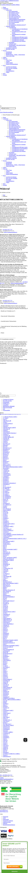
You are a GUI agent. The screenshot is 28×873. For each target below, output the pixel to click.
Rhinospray (6, 659)
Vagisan (5, 734)
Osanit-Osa (6, 626)
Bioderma (6, 454)
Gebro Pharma (7, 529)
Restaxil (5, 657)
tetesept (5, 722)
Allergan (5, 426)
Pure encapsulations (8, 649)
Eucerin (5, 512)
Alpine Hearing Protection (9, 433)
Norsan (5, 606)
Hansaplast (6, 542)
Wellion (5, 749)
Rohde (5, 664)
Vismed (5, 743)
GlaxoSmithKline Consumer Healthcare (13, 534)
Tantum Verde (7, 713)
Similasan (6, 691)
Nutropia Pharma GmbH (9, 611)
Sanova (5, 678)
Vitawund (6, 745)
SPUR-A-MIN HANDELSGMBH (12, 699)
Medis (5, 588)
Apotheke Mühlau (8, 437)
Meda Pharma (6, 586)
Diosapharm (6, 484)
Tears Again (6, 717)
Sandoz (5, 671)
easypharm (6, 503)
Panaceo (5, 629)
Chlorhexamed (7, 475)
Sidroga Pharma (7, 687)
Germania (6, 531)
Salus (4, 669)
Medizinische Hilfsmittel (8, 406)
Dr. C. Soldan (6, 489)
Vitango (5, 744)
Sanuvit (5, 682)
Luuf (4, 579)
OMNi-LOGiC (7, 621)
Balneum (5, 445)
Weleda (5, 748)
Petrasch (5, 636)
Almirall (5, 430)
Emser (5, 507)
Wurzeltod (6, 752)
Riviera (5, 663)
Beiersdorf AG (7, 447)
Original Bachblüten (8, 623)
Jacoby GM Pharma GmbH (10, 557)
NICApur (5, 602)
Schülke (5, 683)
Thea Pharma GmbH (8, 725)
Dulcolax (5, 500)
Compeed (5, 476)
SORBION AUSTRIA (9, 698)
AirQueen (6, 424)
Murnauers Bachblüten (9, 596)
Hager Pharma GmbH (8, 541)
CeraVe (5, 472)
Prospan (5, 648)
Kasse (11, 112)
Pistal (4, 644)
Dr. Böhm (6, 488)
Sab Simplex (6, 667)
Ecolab (5, 506)
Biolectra (5, 457)
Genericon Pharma (8, 530)
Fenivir (5, 519)
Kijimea (5, 561)
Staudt (5, 702)
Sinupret (5, 695)
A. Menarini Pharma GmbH (10, 416)
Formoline (6, 521)
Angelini (6, 434)
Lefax (5, 572)
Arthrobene (6, 439)
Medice (5, 587)
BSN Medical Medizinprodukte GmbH (12, 466)
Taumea (5, 715)
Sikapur (5, 690)
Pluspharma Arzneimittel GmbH (11, 645)
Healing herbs (6, 544)
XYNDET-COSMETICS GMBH (11, 753)
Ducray (5, 499)
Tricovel (5, 730)
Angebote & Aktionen (8, 399)
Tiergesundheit (6, 410)
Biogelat (5, 456)
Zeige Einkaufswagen (5, 112)
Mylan (5, 598)
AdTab (5, 422)
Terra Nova (6, 721)
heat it (5, 545)
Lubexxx (5, 577)
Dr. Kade (5, 491)
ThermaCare (6, 726)
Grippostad (6, 537)
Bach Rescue (6, 443)
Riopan (5, 661)
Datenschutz (15, 871)
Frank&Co (6, 522)
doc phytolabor (7, 487)
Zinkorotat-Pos (7, 756)
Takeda (5, 711)
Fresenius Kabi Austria (9, 523)
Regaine (5, 655)
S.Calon (5, 665)
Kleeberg (5, 563)
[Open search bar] (0, 106)
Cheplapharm (6, 473)
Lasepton (5, 571)
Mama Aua (6, 584)
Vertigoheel (6, 737)
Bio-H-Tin (6, 453)
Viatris (5, 738)
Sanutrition (6, 680)
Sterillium (5, 703)
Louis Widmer (7, 576)
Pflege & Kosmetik (7, 407)
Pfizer (5, 638)
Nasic (5, 599)
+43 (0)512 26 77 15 (5, 0)
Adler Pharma (7, 420)
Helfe (4, 548)
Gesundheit (5, 404)
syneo (5, 709)
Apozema (6, 438)
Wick (5, 751)
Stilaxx (5, 705)
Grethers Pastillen (7, 535)
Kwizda (5, 565)
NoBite (5, 604)
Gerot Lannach (7, 533)
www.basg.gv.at (4, 810)
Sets (4, 409)
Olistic (5, 617)
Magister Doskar (7, 581)
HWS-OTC (6, 552)
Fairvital (5, 517)
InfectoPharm (6, 553)
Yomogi (5, 755)
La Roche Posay (8, 568)
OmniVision (6, 622)
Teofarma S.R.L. (7, 720)
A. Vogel (5, 418)
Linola (5, 575)
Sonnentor (6, 697)
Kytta (4, 567)
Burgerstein (6, 468)
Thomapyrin (6, 728)
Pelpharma (6, 633)
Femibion (5, 518)
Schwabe (6, 684)
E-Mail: (6, 778)
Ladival (5, 569)
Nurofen (5, 609)
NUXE (5, 613)
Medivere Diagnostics (9, 590)
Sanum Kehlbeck (7, 679)
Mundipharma (7, 595)
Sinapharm (6, 692)
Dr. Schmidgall (7, 496)
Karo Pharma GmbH (8, 560)
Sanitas (5, 672)
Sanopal (5, 675)
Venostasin (6, 736)
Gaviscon (5, 527)
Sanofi (5, 674)
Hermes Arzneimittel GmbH (10, 549)
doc (4, 485)
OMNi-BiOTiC (7, 619)
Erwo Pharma (7, 508)
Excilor (5, 514)
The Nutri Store (7, 724)
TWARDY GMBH (8, 732)
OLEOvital (6, 615)
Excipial (5, 515)
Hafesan (5, 540)
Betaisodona (6, 452)
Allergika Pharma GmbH (9, 427)
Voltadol (5, 747)
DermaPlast (6, 477)
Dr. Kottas (6, 492)
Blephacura (6, 461)
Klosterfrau (6, 564)
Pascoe (5, 632)
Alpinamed (6, 431)
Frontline (6, 525)
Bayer (5, 446)
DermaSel (6, 479)
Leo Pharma (6, 573)
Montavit (6, 592)
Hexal (5, 550)
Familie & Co (6, 403)
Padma (5, 627)
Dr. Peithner (6, 495)
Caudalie (6, 470)
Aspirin (5, 441)
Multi (4, 594)
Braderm (5, 462)
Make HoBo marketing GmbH (10, 583)
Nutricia (5, 610)
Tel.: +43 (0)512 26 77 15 (6, 775)
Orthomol (6, 625)
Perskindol (6, 634)
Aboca (5, 419)
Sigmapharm (6, 688)
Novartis (5, 607)
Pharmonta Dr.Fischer (9, 642)
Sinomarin (6, 694)
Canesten (5, 469)
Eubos (5, 511)
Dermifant (6, 480)
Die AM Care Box (7, 400)
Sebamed (5, 686)
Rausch (5, 652)
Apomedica (6, 435)
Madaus (5, 580)
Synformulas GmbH (8, 710)
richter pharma (7, 660)
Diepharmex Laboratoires (9, 483)
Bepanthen (6, 449)
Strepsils (5, 706)
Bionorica (6, 458)
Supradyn (6, 707)
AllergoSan (6, 429)
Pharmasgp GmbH (8, 641)
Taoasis (5, 714)
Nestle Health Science (8, 600)
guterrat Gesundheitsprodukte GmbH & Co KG (14, 538)
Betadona (5, 450)
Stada (5, 701)
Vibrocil (5, 740)
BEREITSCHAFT (14, 0)
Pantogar (5, 630)
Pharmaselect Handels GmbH (10, 640)
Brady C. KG (6, 464)
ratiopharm (6, 650)
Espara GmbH (7, 510)
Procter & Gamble (8, 646)
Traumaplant (6, 729)
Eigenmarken (6, 402)
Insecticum (6, 554)
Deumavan (6, 481)
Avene (5, 442)
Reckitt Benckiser (7, 653)
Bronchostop (7, 465)
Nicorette (6, 603)
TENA (5, 718)
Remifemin (6, 656)
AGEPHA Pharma (8, 423)
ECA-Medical (7, 504)
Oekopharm (6, 614)
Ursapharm (6, 733)
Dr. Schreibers (7, 498)
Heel (5, 546)
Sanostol (5, 676)
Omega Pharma (7, 618)
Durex (5, 502)
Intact (4, 556)
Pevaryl (5, 637)
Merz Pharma (7, 591)
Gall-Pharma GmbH (8, 526)
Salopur (5, 668)
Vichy (5, 741)
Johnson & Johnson (8, 558)
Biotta (5, 460)
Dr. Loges (6, 494)
